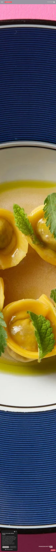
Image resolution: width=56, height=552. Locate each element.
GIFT (53, 550)
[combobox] (14, 531)
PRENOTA (8, 2)
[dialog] (9, 540)
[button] (9, 549)
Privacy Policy (7, 544)
